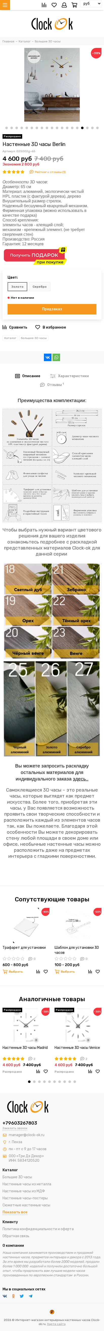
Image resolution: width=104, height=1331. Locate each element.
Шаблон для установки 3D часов (77, 950)
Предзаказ (52, 309)
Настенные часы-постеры (25, 1198)
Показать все (15, 1212)
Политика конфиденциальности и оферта (38, 1229)
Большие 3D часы (34, 338)
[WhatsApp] (56, 357)
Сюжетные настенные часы (26, 1205)
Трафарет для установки (24, 948)
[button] (6, 128)
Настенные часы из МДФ (24, 1191)
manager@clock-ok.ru (26, 1135)
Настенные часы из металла (27, 1184)
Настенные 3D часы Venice (77, 1048)
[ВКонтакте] (47, 357)
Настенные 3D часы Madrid (25, 1048)
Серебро (40, 286)
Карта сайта (56, 1324)
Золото (17, 286)
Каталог (10, 338)
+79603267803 (20, 1123)
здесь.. (80, 778)
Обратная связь (16, 1236)
